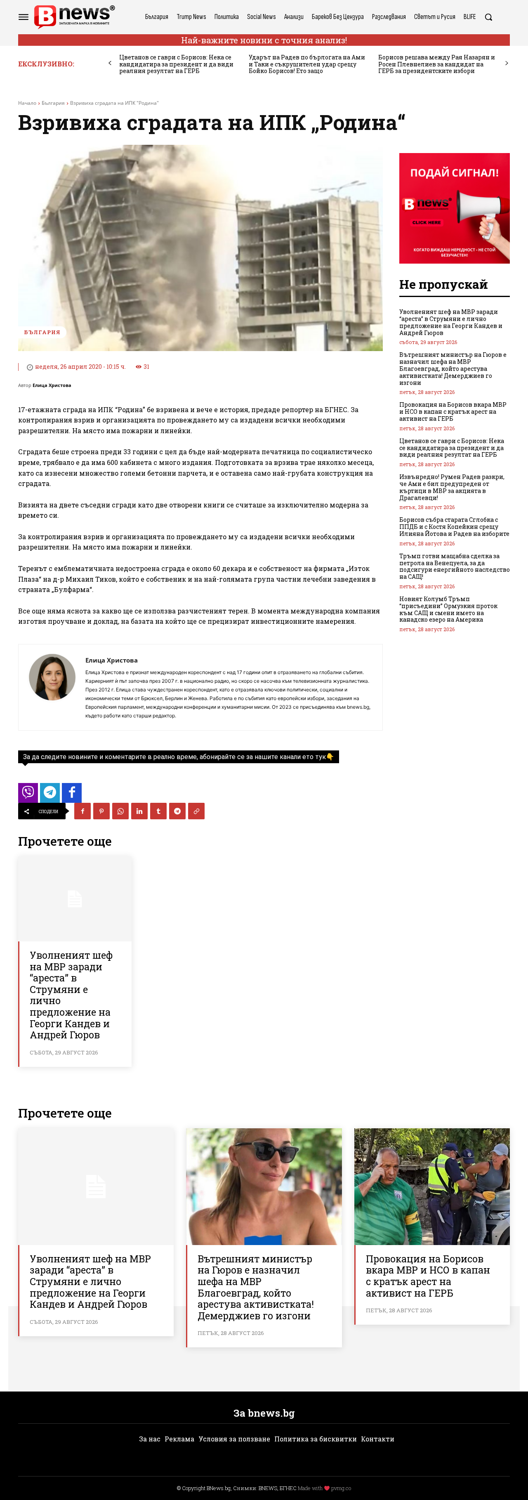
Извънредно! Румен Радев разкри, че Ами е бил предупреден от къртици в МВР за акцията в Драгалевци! (451, 487)
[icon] (28, 795)
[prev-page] (110, 63)
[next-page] (507, 63)
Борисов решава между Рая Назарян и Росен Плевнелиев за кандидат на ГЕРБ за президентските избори (436, 64)
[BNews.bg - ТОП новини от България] (74, 17)
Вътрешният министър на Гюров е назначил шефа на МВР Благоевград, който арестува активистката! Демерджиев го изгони (453, 368)
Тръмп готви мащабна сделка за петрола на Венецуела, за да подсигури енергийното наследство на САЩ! (454, 566)
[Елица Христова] (52, 687)
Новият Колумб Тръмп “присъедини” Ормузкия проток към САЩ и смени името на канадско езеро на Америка (448, 609)
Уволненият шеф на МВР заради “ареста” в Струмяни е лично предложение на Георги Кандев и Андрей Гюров (71, 995)
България (53, 102)
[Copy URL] (196, 811)
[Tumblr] (158, 811)
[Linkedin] (139, 811)
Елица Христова (52, 385)
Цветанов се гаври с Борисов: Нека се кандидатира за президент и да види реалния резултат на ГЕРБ (176, 64)
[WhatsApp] (120, 811)
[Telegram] (177, 811)
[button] (488, 17)
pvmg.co (341, 1488)
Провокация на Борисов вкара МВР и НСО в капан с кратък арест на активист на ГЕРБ (453, 411)
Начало (27, 102)
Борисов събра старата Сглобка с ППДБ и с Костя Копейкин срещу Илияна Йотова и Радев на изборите (454, 527)
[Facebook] (82, 811)
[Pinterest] (101, 811)
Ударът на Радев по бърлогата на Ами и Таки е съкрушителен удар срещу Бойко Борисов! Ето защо (307, 64)
